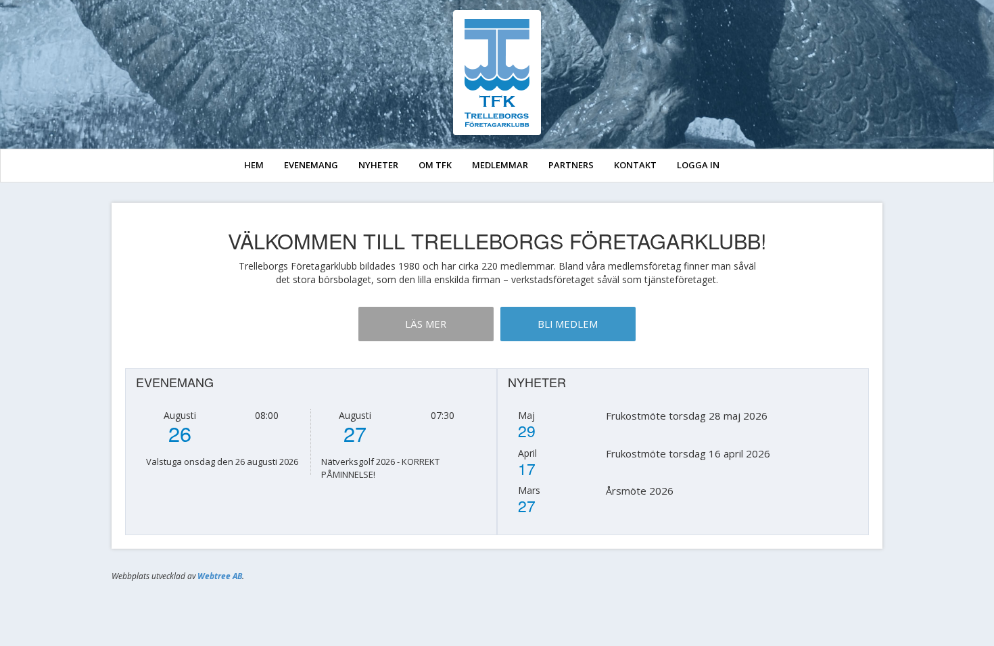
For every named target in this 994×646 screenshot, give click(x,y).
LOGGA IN (698, 165)
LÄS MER (425, 323)
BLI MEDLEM (568, 323)
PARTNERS (571, 165)
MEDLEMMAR (500, 165)
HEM (254, 165)
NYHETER (378, 165)
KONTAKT (635, 165)
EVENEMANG (311, 165)
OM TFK (435, 165)
